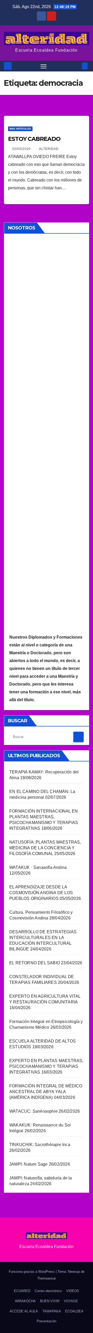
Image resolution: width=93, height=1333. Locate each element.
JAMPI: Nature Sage (28, 1164)
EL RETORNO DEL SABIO (34, 963)
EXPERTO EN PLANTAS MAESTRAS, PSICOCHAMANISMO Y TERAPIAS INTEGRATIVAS (46, 1066)
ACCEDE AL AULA (24, 1311)
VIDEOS (72, 1291)
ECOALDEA (74, 1311)
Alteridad (49, 149)
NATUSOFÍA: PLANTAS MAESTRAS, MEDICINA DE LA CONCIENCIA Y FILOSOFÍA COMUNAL (45, 848)
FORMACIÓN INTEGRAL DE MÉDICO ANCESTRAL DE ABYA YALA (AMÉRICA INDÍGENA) (45, 1092)
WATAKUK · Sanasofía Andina (38, 867)
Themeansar (46, 1278)
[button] (77, 66)
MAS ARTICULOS (20, 128)
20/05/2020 (22, 149)
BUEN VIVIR (49, 1301)
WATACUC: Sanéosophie (33, 1111)
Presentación (46, 1321)
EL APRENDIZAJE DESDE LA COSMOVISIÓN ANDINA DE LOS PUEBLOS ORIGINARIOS (41, 893)
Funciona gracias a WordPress (32, 1272)
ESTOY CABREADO (34, 138)
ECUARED (22, 1291)
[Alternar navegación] (43, 66)
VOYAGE (71, 1301)
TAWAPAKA (51, 1311)
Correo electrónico (48, 1291)
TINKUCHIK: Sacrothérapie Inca (39, 1144)
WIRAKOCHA (25, 1301)
